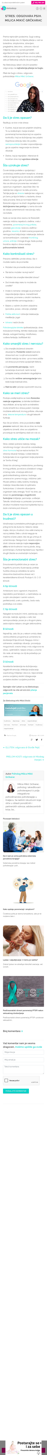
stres (23, 721)
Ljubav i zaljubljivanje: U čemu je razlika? (20, 960)
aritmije (13, 241)
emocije (23, 725)
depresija (16, 721)
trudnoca (39, 725)
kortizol (31, 725)
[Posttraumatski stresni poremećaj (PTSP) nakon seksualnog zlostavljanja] (23, 991)
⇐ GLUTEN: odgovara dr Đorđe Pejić (21, 747)
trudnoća (7, 721)
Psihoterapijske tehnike (13, 327)
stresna (20, 193)
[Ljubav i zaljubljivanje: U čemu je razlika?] (23, 940)
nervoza (7, 725)
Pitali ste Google (11, 735)
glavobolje (16, 228)
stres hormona (9, 450)
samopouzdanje (12, 144)
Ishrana (8, 322)
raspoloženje (32, 721)
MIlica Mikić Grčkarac (24, 76)
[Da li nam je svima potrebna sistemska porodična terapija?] (23, 836)
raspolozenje (8, 728)
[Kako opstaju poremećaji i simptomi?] (23, 890)
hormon (15, 725)
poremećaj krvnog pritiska (24, 225)
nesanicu (16, 231)
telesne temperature (17, 414)
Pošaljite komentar (16, 1091)
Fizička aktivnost (12, 314)
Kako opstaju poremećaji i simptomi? (18, 909)
